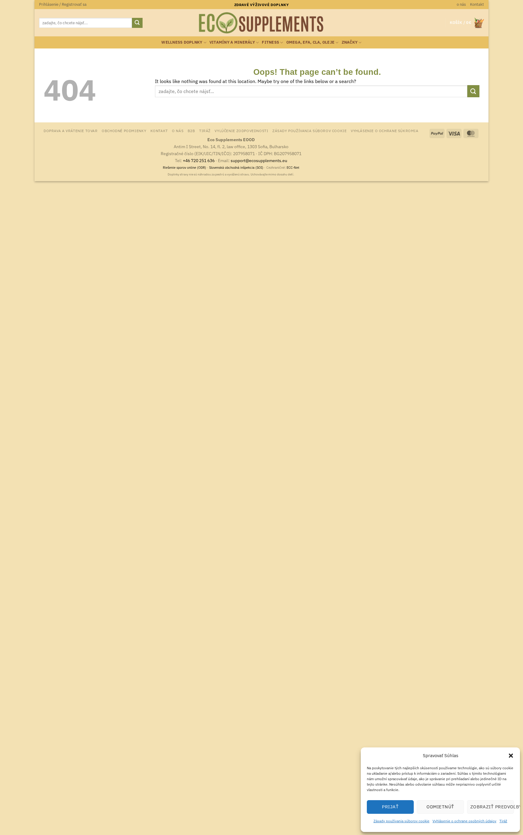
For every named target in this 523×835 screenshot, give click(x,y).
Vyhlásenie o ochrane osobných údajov (464, 821)
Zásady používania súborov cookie (401, 821)
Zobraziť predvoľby (492, 807)
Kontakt (477, 4)
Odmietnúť (440, 807)
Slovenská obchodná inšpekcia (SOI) (236, 167)
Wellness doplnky (181, 42)
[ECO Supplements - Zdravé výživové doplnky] (261, 23)
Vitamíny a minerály (232, 42)
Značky (350, 42)
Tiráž (503, 821)
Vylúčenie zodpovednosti (241, 130)
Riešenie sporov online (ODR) (184, 167)
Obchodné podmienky (124, 130)
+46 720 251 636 (199, 160)
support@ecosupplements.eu (259, 160)
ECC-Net (293, 167)
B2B (191, 130)
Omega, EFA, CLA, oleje (310, 42)
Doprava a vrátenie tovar (71, 130)
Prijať (390, 807)
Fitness (270, 42)
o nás (461, 4)
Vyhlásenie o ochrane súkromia (385, 130)
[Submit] (137, 23)
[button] (511, 756)
